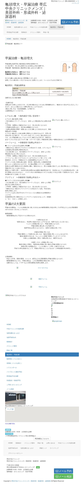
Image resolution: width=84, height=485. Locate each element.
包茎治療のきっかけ (20, 27)
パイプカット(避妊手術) (14, 372)
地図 (38, 467)
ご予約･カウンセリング (14, 385)
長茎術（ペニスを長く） (14, 363)
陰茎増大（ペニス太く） (14, 359)
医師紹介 (24, 32)
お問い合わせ (50, 443)
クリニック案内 (35, 32)
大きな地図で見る (10, 423)
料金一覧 (46, 32)
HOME (9, 27)
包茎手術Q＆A (11, 337)
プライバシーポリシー (15, 453)
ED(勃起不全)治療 (12, 32)
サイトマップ (75, 2)
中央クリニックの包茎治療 (38, 27)
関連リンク (43, 448)
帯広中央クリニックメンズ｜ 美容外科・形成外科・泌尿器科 (31, 481)
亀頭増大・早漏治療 (56, 27)
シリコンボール (12, 367)
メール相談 (10, 389)
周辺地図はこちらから (42, 438)
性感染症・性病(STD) (14, 380)
